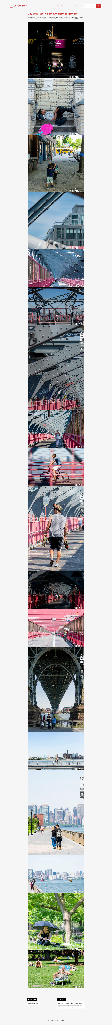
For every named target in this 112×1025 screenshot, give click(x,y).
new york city (65, 1005)
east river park (62, 1003)
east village (70, 1003)
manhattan (77, 1003)
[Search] (98, 6)
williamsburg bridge (71, 1007)
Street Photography (34, 1003)
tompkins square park (75, 1005)
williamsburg (61, 1007)
